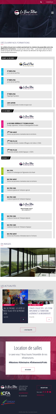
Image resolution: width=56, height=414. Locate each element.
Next (54, 262)
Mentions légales (40, 395)
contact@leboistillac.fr (23, 393)
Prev (2, 262)
